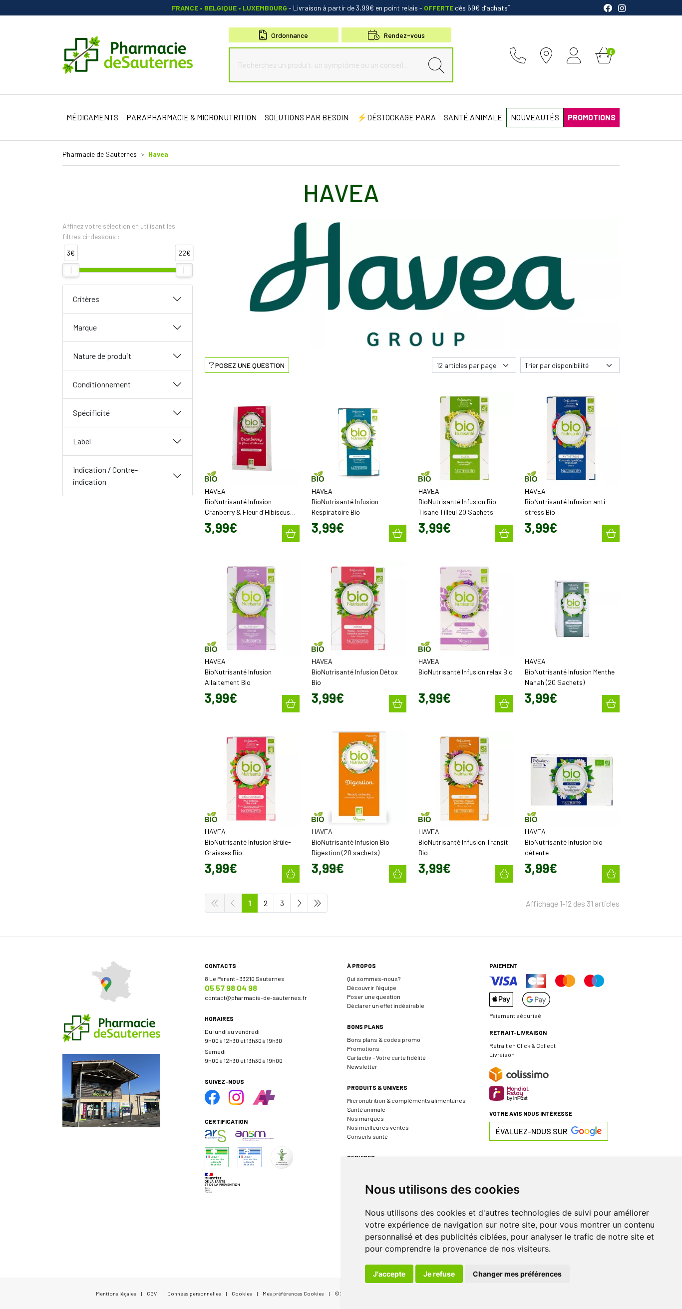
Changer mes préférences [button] (517, 1274)
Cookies (242, 1293)
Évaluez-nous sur (531, 1131)
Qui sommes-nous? (373, 978)
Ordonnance (289, 35)
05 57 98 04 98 (231, 987)
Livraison (502, 1054)
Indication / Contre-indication (105, 475)
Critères (86, 299)
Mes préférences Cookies (293, 1293)
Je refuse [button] (439, 1274)
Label (82, 441)
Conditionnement (102, 384)
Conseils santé (367, 1136)
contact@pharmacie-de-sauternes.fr (256, 997)
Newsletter (362, 1066)
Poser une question (373, 996)
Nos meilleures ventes (378, 1127)
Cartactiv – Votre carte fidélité (386, 1057)
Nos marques (365, 1118)
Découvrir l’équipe (371, 987)
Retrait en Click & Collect (522, 1045)
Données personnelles (194, 1293)
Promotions (363, 1048)
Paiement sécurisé (515, 1015)
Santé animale (366, 1109)
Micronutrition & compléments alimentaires (406, 1100)
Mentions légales (116, 1293)
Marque (85, 327)
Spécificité (91, 412)
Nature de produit (102, 355)
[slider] (70, 270)
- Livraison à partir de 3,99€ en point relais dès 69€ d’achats (341, 7)
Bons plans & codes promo (383, 1039)
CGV (152, 1293)
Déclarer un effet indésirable (385, 1005)
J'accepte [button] (389, 1274)
